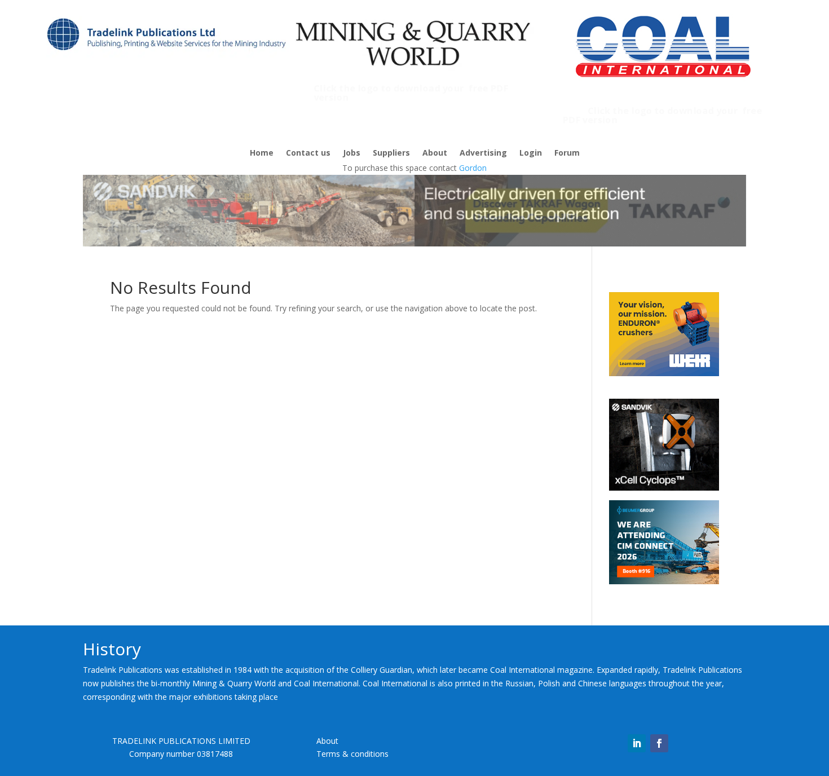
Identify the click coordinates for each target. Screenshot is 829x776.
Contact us (308, 153)
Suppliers (391, 153)
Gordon (473, 167)
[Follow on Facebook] (659, 743)
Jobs (351, 153)
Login (530, 153)
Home (262, 153)
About (434, 153)
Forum (567, 153)
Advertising (483, 153)
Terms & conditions (352, 753)
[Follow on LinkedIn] (637, 743)
